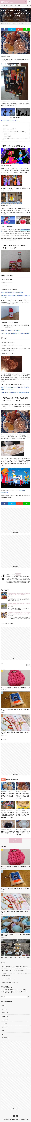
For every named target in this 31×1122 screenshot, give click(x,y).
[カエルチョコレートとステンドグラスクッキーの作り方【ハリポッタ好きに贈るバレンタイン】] (4, 615)
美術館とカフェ (13, 5)
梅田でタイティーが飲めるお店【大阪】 (10, 982)
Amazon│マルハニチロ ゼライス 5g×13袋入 (10, 330)
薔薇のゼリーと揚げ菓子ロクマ (10, 128)
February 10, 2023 (17, 992)
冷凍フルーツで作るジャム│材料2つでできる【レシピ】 (8, 832)
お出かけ (4, 1005)
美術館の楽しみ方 (4, 5)
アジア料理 (10, 810)
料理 (10, 19)
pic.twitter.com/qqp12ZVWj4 (20, 991)
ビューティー (5, 1023)
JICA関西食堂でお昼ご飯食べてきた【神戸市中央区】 (13, 970)
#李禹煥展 (11, 991)
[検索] (28, 997)
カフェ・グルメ (21, 5)
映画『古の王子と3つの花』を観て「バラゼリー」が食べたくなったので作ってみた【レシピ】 (23, 796)
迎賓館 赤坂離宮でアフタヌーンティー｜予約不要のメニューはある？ (15, 957)
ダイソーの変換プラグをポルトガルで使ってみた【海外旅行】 (15, 966)
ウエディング (4, 735)
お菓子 (14, 19)
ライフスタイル (5, 1027)
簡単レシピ (20, 19)
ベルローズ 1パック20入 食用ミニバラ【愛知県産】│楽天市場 (15, 392)
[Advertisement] (15, 519)
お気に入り (4, 712)
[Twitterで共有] (12, 29)
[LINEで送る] (26, 29)
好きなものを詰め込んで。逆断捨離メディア (19, 1119)
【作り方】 (8, 136)
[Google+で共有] (19, 29)
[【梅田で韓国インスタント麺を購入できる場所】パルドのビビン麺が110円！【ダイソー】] (4, 595)
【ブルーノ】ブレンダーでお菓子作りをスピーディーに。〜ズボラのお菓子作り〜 (7, 796)
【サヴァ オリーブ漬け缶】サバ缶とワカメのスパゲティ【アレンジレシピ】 (23, 814)
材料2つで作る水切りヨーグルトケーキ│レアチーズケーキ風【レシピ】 (23, 833)
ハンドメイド (4, 689)
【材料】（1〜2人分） (10, 133)
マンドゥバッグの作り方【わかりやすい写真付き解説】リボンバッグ (15, 687)
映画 (17, 19)
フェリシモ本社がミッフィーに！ (9, 978)
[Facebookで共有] (4, 29)
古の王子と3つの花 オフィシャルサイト (10, 120)
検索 (2, 663)
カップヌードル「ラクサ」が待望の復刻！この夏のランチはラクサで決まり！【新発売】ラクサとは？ (7, 815)
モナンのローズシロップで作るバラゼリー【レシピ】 (14, 131)
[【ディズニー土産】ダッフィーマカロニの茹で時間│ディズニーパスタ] (4, 606)
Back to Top (15, 841)
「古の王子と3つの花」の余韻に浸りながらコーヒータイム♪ (15, 138)
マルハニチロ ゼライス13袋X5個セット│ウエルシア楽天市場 (15, 333)
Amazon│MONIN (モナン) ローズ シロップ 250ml (12, 292)
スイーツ (9, 829)
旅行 (27, 5)
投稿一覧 (18, 574)
